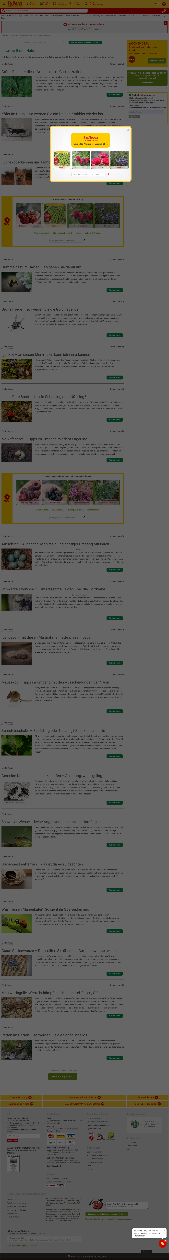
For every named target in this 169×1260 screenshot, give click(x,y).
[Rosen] (100, 160)
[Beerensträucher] (81, 160)
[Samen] (62, 160)
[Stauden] (119, 160)
